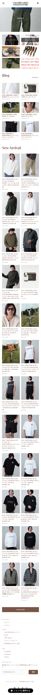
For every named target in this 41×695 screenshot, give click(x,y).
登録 (33, 672)
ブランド (7, 622)
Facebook (7, 654)
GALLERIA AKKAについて (12, 632)
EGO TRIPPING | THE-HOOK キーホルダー (9, 115)
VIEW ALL (35, 77)
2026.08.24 (6, 99)
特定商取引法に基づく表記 (12, 643)
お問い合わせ (8, 638)
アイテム (7, 625)
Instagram (7, 651)
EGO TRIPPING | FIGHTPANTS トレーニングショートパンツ (10, 135)
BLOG (6, 635)
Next (39, 19)
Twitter (6, 657)
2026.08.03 (25, 118)
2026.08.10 (6, 118)
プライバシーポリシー (10, 640)
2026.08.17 (25, 99)
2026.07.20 (25, 139)
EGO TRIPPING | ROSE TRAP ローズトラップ (29, 96)
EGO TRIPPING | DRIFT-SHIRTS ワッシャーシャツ (10, 96)
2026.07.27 (6, 139)
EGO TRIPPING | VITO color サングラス (29, 115)
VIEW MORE (20, 609)
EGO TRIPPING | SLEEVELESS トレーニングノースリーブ (29, 135)
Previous (1, 19)
